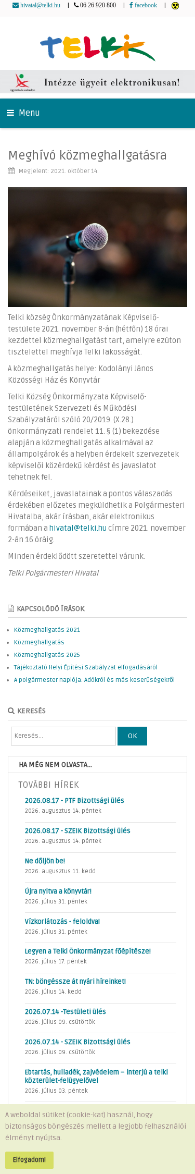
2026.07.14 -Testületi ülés (65, 1012)
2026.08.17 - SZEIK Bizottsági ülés (78, 831)
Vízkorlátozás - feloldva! (62, 922)
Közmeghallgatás (39, 642)
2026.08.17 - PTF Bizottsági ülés (74, 801)
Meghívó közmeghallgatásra (87, 155)
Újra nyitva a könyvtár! (58, 891)
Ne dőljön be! (45, 861)
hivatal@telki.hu (78, 528)
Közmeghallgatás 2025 (47, 655)
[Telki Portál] (97, 43)
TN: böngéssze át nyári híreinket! (75, 981)
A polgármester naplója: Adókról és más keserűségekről (94, 680)
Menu (28, 113)
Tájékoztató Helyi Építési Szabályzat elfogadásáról (86, 667)
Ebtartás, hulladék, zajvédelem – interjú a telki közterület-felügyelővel (96, 1076)
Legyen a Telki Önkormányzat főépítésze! (88, 951)
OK (132, 735)
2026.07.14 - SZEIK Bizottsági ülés (78, 1042)
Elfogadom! (29, 1160)
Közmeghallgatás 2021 (47, 630)
